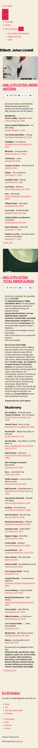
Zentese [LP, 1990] (12, 474)
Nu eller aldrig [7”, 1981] (15, 130)
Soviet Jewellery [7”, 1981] (15, 154)
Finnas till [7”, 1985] (13, 229)
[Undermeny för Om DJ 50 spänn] (21, 29)
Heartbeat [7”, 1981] (13, 239)
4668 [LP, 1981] (11, 168)
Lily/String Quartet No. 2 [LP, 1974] (19, 553)
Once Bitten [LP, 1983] (14, 182)
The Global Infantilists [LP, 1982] (18, 137)
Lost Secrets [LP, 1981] (14, 538)
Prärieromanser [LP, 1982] (15, 222)
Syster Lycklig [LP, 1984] (15, 121)
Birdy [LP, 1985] (11, 560)
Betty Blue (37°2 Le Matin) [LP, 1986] (20, 427)
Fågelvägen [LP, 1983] (14, 567)
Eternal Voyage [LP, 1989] (15, 619)
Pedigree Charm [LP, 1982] (16, 213)
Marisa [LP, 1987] (12, 643)
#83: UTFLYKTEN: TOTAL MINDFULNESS (18, 279)
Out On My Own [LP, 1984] (15, 484)
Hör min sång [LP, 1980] (14, 517)
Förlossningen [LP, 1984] (15, 612)
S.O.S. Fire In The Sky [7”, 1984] (18, 510)
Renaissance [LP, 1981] (14, 206)
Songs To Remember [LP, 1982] (17, 545)
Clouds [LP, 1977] (12, 574)
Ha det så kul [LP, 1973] (14, 436)
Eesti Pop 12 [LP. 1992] (14, 467)
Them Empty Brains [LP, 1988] (17, 189)
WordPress (18, 741)
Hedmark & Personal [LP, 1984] (17, 524)
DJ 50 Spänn (7, 6)
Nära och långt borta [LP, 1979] (17, 503)
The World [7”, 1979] (13, 175)
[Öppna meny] (5, 11)
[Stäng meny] (5, 17)
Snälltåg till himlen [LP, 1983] (17, 635)
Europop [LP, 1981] (12, 161)
